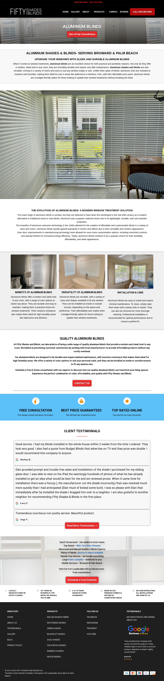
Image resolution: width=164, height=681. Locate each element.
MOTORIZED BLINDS (56, 622)
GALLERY (11, 634)
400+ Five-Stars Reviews (88, 545)
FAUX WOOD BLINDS (56, 645)
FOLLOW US (92, 611)
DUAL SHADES (53, 639)
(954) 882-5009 (81, 2)
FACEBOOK (92, 617)
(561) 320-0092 (95, 2)
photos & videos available (90, 552)
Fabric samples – (77, 559)
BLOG (10, 639)
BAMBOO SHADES (55, 651)
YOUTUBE (91, 634)
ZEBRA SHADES (54, 628)
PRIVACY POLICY (14, 645)
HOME (10, 617)
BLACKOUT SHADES (56, 634)
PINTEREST (92, 628)
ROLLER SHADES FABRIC (58, 617)
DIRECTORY (12, 611)
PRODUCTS (52, 611)
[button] (82, 34)
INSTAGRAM (92, 622)
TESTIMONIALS (14, 628)
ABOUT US (12, 622)
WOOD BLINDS (54, 656)
